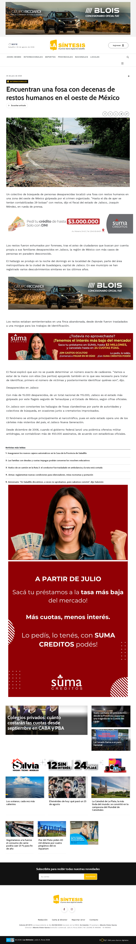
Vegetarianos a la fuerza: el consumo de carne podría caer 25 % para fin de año (19, 844)
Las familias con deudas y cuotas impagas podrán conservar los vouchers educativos (49, 460)
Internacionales (33, 57)
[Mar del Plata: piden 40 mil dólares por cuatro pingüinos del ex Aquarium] (52, 829)
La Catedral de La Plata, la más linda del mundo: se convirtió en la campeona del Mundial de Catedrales (110, 805)
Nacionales (81, 57)
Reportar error (78, 920)
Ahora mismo (14, 57)
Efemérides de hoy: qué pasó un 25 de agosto (67, 803)
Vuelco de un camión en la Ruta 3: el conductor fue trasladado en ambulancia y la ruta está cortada (55, 467)
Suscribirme (90, 877)
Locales (95, 57)
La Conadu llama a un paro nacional (107, 744)
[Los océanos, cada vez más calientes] (25, 787)
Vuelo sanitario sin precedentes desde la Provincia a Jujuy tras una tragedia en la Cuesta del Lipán (110, 717)
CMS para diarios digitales (118, 940)
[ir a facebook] (64, 909)
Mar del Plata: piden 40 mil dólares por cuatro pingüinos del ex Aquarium (50, 844)
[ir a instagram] (72, 909)
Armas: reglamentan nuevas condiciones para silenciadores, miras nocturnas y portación (50, 475)
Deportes (50, 57)
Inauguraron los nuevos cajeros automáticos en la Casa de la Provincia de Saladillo (47, 453)
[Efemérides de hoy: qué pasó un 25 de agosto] (68, 787)
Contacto (94, 920)
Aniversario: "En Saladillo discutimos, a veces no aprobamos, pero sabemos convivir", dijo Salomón (55, 482)
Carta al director (59, 920)
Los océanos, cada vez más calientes (20, 803)
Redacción (43, 920)
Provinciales (65, 57)
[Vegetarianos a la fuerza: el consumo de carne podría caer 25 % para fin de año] (20, 829)
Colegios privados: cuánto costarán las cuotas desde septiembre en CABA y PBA (36, 722)
